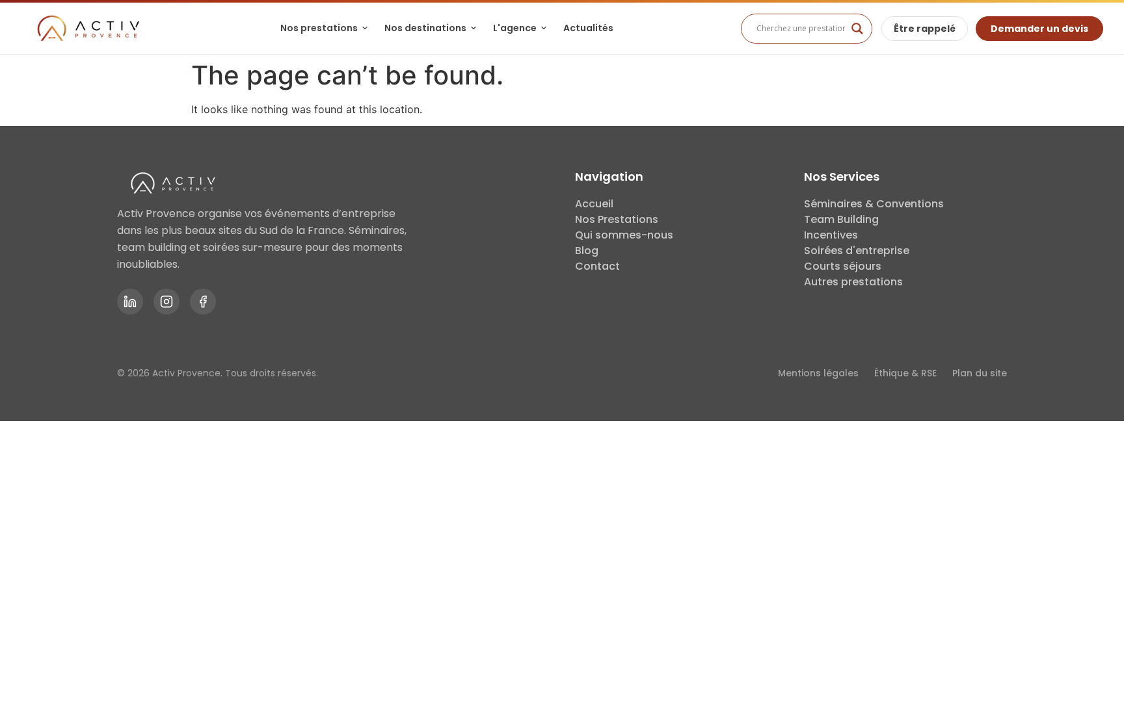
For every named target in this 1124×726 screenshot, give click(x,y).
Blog (586, 250)
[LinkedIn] (130, 302)
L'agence (515, 27)
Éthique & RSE (905, 373)
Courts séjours (842, 266)
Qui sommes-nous (624, 234)
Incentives (831, 234)
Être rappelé (925, 28)
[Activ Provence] (87, 28)
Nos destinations (425, 27)
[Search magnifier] (857, 28)
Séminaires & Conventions (874, 203)
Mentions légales (818, 373)
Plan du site (979, 373)
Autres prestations (853, 281)
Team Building (841, 219)
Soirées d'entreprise (856, 250)
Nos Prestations (616, 219)
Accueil (594, 203)
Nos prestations (319, 27)
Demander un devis (1039, 28)
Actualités (588, 27)
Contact (597, 266)
